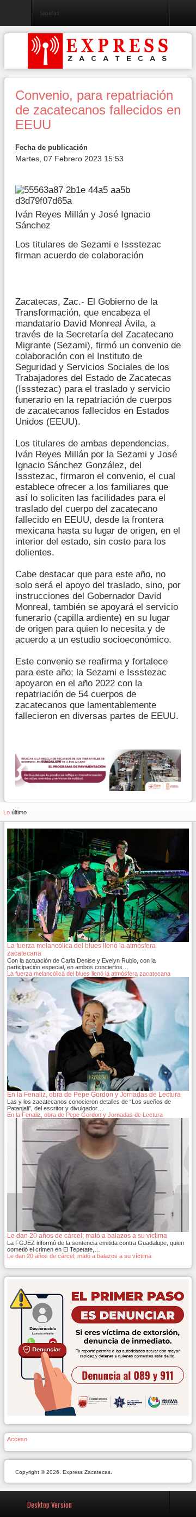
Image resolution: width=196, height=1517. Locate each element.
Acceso (17, 1439)
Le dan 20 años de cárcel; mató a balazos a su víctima (79, 1256)
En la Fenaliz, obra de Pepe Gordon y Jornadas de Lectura (85, 1114)
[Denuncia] (98, 1347)
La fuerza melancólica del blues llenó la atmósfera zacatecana (88, 973)
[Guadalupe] (98, 769)
